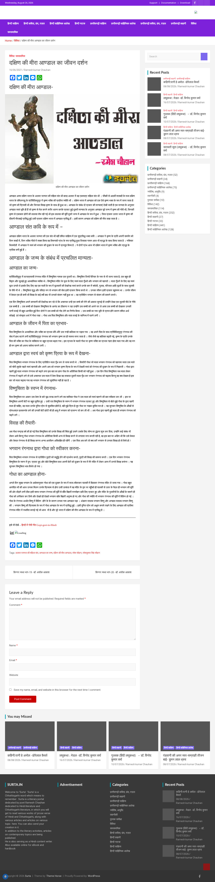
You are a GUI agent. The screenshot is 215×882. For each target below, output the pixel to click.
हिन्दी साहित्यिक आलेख (60, 23)
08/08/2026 (169, 86)
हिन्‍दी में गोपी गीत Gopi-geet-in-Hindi (39, 525)
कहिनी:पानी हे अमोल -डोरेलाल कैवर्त (181, 82)
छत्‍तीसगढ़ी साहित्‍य (98, 23)
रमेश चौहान (77, 552)
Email (13, 660)
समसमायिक (13, 32)
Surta (28, 875)
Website (13, 675)
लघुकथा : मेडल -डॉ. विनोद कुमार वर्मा (181, 98)
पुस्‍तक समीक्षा (153, 200)
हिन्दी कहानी (167, 94)
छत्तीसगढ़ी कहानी (178, 23)
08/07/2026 (169, 138)
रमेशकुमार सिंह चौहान (91, 552)
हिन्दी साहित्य (13, 23)
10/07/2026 (169, 121)
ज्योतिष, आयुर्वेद (154, 191)
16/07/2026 (169, 102)
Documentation (168, 3)
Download (185, 3)
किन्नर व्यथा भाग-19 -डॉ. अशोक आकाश (31, 572)
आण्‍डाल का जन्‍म (45, 552)
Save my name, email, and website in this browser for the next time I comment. (57, 689)
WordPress (94, 875)
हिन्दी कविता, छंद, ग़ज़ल (34, 23)
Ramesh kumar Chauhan (37, 70)
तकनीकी (151, 195)
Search (204, 56)
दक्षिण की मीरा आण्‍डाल (62, 552)
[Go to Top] (206, 867)
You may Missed (19, 716)
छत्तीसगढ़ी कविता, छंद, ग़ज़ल (153, 23)
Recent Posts (159, 72)
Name (13, 645)
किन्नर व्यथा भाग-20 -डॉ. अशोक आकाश (113, 572)
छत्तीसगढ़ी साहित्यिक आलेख (123, 23)
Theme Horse (53, 875)
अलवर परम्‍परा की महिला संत (26, 552)
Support (153, 3)
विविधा (193, 23)
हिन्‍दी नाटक (80, 23)
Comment (15, 604)
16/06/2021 (15, 70)
